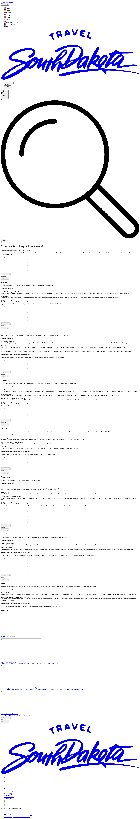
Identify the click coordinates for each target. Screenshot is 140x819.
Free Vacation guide (8, 2)
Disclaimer (6, 813)
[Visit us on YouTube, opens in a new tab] (5, 789)
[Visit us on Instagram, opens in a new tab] (5, 780)
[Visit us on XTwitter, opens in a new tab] (5, 786)
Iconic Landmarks (9, 83)
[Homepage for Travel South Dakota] (70, 80)
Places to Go (8, 86)
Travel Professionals (9, 797)
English (5, 4)
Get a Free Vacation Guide (11, 791)
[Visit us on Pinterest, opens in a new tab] (5, 782)
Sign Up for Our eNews (10, 793)
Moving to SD (7, 798)
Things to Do (8, 84)
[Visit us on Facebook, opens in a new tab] (5, 777)
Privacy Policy (7, 814)
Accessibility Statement (10, 811)
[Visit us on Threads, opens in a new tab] (5, 784)
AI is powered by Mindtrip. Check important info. (17, 817)
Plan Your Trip (8, 88)
